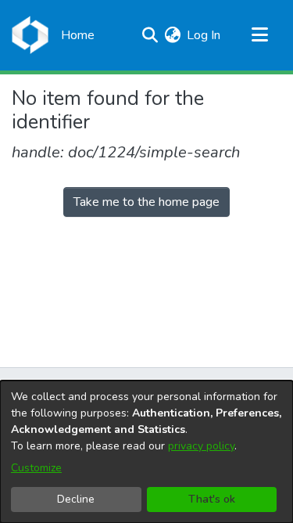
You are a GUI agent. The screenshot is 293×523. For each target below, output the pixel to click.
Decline (76, 499)
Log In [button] (204, 35)
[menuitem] (172, 35)
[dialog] (146, 452)
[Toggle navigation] (259, 35)
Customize (36, 467)
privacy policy (201, 445)
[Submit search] (149, 35)
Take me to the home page (146, 202)
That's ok (211, 499)
